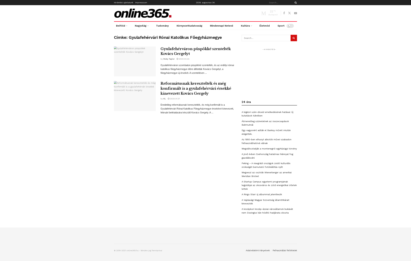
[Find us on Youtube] (295, 13)
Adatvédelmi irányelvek (258, 250)
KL (164, 99)
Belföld (120, 25)
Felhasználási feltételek (285, 250)
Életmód (264, 25)
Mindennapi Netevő (221, 25)
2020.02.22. (184, 59)
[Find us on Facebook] (284, 13)
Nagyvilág (140, 25)
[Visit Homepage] (143, 13)
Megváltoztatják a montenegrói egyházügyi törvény (269, 148)
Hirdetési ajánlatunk (123, 2)
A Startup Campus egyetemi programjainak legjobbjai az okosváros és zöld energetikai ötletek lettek (269, 185)
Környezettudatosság (189, 25)
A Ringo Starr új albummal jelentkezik (262, 194)
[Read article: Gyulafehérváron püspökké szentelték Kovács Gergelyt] (135, 61)
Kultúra (245, 25)
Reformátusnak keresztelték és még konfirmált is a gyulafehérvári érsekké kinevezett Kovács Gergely (196, 88)
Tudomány (162, 25)
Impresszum (141, 2)
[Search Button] (295, 2)
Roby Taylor (169, 59)
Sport (281, 25)
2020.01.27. (174, 99)
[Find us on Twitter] (289, 13)
